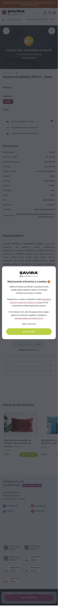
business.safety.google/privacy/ (29, 318)
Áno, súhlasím (29, 332)
